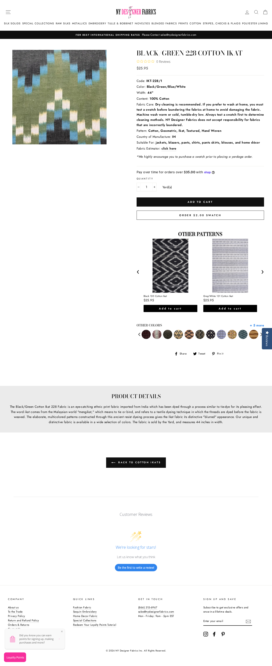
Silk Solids (12, 23)
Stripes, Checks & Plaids (222, 23)
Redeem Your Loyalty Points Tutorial (94, 625)
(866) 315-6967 (147, 607)
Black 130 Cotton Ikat (155, 296)
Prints (183, 23)
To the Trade (15, 612)
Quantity (145, 178)
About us (13, 607)
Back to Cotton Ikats (139, 462)
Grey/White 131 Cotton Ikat (218, 296)
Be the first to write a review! (136, 567)
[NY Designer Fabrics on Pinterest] (223, 634)
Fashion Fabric (82, 607)
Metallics (79, 23)
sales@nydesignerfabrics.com (156, 612)
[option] (136, 35)
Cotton (195, 23)
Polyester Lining (255, 23)
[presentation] (138, 271)
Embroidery (97, 23)
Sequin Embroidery (85, 612)
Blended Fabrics (164, 23)
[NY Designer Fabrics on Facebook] (214, 634)
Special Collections (38, 23)
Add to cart (170, 308)
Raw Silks (63, 23)
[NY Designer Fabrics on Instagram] (205, 634)
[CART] (265, 12)
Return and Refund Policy (23, 620)
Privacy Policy (16, 616)
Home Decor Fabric (85, 616)
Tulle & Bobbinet (120, 23)
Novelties (142, 23)
